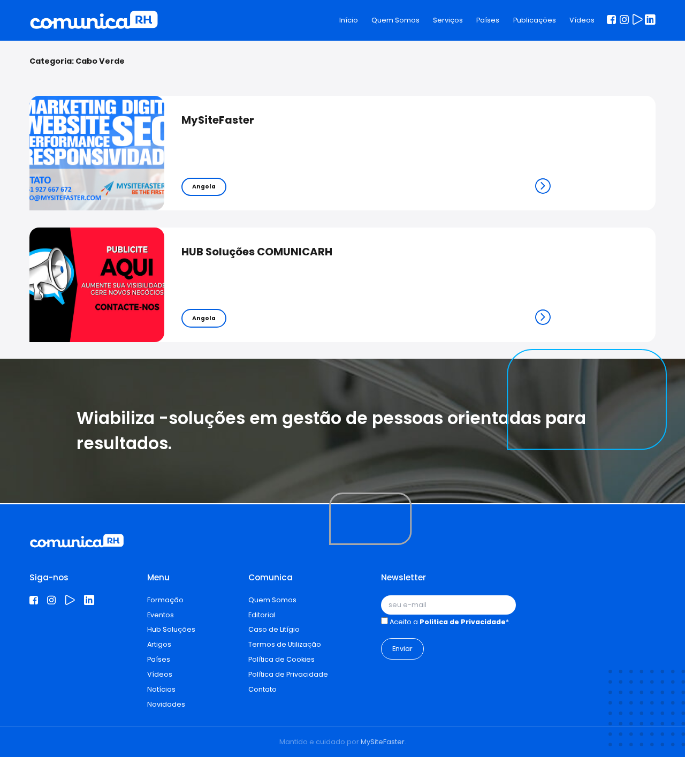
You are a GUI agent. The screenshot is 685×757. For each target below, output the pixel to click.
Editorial (262, 614)
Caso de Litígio (274, 629)
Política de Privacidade (288, 674)
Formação (165, 599)
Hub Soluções (171, 629)
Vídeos (582, 20)
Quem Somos (395, 20)
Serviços (448, 20)
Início (348, 20)
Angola (204, 187)
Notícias (161, 689)
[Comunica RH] (93, 20)
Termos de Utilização (284, 644)
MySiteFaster (383, 741)
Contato (262, 689)
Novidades (166, 704)
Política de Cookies (281, 659)
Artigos (159, 644)
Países (487, 20)
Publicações (534, 20)
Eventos (160, 614)
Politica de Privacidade (463, 621)
